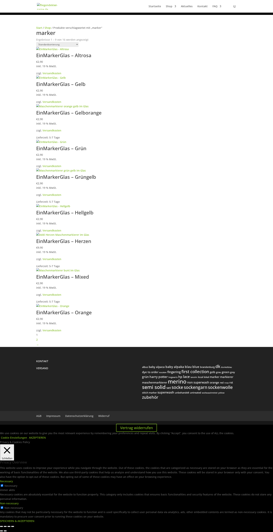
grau (218, 372)
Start (39, 28)
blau (188, 367)
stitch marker (149, 392)
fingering (174, 372)
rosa (226, 382)
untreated (195, 392)
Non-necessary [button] (9, 503)
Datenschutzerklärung (79, 416)
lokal (206, 377)
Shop (169, 6)
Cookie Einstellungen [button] (14, 437)
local (200, 377)
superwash (165, 392)
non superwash (198, 382)
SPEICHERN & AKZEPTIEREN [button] (17, 521)
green (225, 372)
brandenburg (207, 367)
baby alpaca (157, 367)
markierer (226, 377)
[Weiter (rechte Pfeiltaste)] (5, 530)
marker (214, 377)
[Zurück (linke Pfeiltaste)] (1, 530)
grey (232, 372)
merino (177, 381)
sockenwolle (220, 387)
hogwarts (173, 377)
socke (177, 387)
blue (195, 367)
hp (180, 377)
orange (214, 382)
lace (186, 376)
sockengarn (195, 387)
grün (145, 377)
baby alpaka (174, 367)
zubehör (150, 397)
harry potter (159, 376)
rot (231, 382)
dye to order (150, 372)
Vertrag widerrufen (136, 427)
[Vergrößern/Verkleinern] (1, 526)
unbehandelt (182, 392)
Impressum (53, 416)
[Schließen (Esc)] (12, 526)
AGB (38, 416)
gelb (212, 372)
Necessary (10, 485)
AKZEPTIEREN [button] (37, 437)
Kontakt (202, 6)
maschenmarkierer (154, 382)
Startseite (155, 6)
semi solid (154, 387)
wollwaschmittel (209, 392)
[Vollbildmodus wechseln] (5, 526)
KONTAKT (42, 361)
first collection (195, 371)
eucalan (163, 372)
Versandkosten (52, 73)
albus (145, 367)
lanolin (194, 377)
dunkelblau (226, 367)
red (222, 382)
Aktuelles (187, 6)
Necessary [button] (6, 481)
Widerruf (103, 416)
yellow (221, 392)
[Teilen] (8, 526)
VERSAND (42, 368)
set (168, 388)
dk (217, 366)
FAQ (214, 6)
